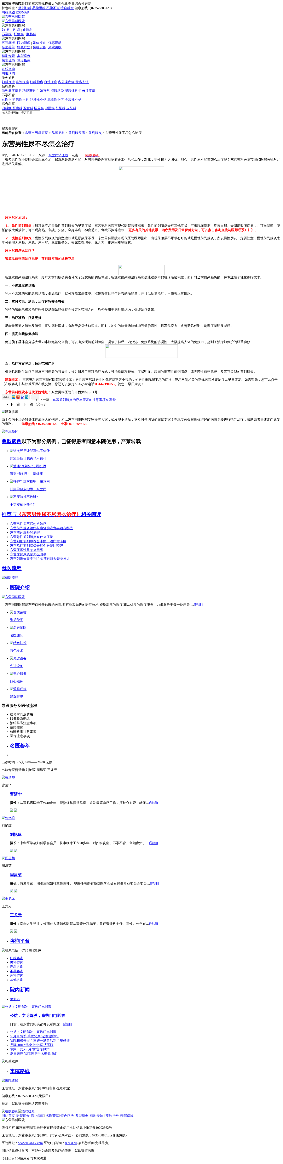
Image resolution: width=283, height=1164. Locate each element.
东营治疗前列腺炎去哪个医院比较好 (36, 545)
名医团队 (16, 635)
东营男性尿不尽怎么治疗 (28, 524)
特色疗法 (23, 47)
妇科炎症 (8, 82)
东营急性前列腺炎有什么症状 (31, 537)
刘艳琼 (16, 834)
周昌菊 (16, 875)
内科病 (7, 108)
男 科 (16, 30)
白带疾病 (50, 82)
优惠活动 (55, 43)
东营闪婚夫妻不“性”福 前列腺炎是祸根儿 (40, 558)
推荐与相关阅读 (51, 514)
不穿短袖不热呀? (22, 504)
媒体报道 (39, 43)
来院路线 (55, 47)
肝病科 (19, 34)
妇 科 (6, 30)
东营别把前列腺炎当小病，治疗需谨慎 (38, 541)
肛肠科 (31, 34)
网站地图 (8, 12)
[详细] (198, 604)
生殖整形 (43, 90)
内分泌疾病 (66, 82)
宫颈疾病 (22, 82)
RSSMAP (22, 12)
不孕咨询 (16, 971)
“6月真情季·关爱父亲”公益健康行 (34, 1036)
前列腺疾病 (10, 90)
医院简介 (23, 1115)
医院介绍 (20, 587)
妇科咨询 (16, 958)
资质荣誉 (16, 620)
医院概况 (8, 43)
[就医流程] (10, 577)
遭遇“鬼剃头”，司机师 (26, 474)
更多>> (15, 999)
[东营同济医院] (13, 597)
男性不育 (22, 99)
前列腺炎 (95, 133)
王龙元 (16, 915)
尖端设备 (39, 47)
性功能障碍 (27, 90)
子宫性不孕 (73, 99)
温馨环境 (16, 696)
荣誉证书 (8, 60)
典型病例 (23, 56)
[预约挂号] (26, 1111)
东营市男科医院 (36, 133)
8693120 (71, 1143)
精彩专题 (8, 56)
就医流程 (12, 568)
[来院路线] (10, 1080)
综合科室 (67, 8)
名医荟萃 (8, 47)
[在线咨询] (10, 431)
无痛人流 (82, 82)
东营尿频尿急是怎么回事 (28, 554)
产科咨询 (16, 967)
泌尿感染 (57, 90)
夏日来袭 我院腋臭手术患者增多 (33, 1053)
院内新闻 (23, 43)
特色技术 (16, 650)
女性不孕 (8, 99)
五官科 (28, 108)
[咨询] (11, 810)
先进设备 (16, 666)
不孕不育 (53, 8)
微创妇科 (24, 8)
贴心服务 (16, 681)
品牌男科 (39, 8)
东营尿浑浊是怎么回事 (26, 550)
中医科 (50, 108)
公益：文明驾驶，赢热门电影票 (37, 1015)
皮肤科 (28, 30)
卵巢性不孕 (38, 99)
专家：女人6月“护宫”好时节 (30, 1049)
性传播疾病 (87, 90)
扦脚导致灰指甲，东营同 (28, 489)
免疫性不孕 (55, 99)
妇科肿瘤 (36, 82)
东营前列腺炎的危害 (25, 532)
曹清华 (16, 794)
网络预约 (8, 73)
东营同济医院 (58, 155)
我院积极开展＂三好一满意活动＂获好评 (40, 1040)
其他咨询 (16, 980)
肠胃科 (39, 108)
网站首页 (8, 1115)
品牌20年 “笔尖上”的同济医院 (31, 1045)
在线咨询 (8, 69)
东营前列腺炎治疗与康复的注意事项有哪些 (84, 400)
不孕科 (7, 34)
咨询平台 (20, 941)
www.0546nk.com (30, 1143)
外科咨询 (16, 975)
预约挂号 (112, 1115)
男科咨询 (16, 962)
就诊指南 (23, 60)
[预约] (15, 810)
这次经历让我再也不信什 (28, 458)
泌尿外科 (71, 90)
